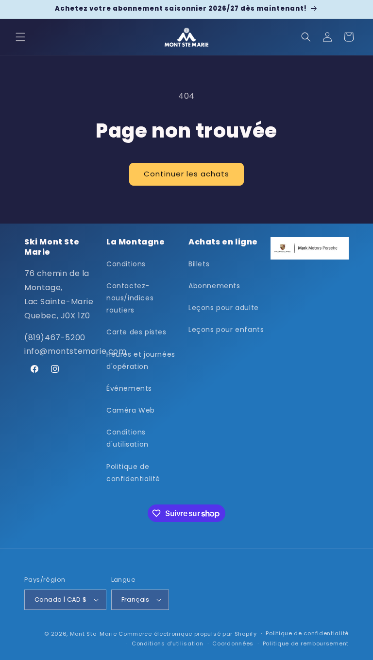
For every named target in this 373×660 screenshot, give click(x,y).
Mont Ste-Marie (93, 634)
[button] (20, 37)
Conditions (126, 264)
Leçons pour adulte (223, 308)
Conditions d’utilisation (167, 643)
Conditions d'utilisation (127, 438)
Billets (198, 264)
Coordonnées (233, 643)
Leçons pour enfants (226, 329)
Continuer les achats (186, 174)
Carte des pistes (136, 332)
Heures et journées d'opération (140, 360)
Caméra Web (130, 410)
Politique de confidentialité (133, 473)
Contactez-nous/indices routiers (129, 298)
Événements (129, 388)
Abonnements (214, 286)
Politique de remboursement (306, 643)
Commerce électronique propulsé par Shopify (187, 634)
